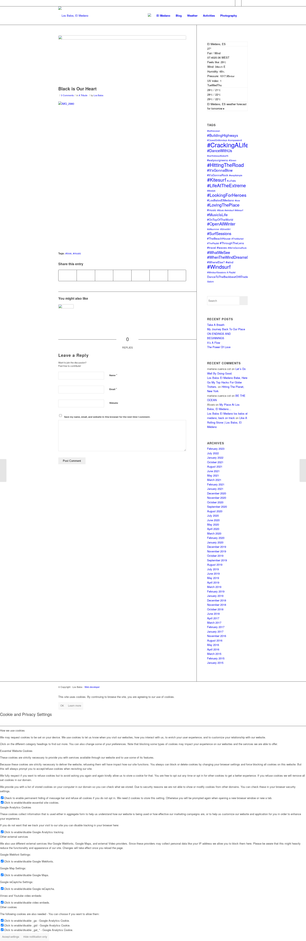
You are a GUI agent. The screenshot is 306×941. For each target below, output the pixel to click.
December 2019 (216, 547)
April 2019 (213, 582)
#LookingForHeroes (226, 195)
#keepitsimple (235, 175)
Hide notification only (35, 936)
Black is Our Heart (77, 88)
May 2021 (213, 475)
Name (113, 375)
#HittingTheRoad (225, 164)
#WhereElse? (216, 262)
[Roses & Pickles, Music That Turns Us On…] (66, 312)
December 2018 (216, 600)
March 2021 (214, 480)
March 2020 (214, 533)
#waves (222, 247)
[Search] (244, 15)
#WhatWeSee (218, 252)
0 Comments (67, 95)
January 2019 (215, 596)
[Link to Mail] (238, 3)
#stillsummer (213, 229)
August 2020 (214, 511)
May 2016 (213, 645)
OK (62, 705)
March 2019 (214, 587)
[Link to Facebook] (232, 3)
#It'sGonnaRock (217, 175)
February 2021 (215, 484)
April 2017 (213, 618)
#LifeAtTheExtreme (226, 185)
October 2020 (215, 502)
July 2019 (213, 569)
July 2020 (213, 515)
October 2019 (215, 556)
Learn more (74, 705)
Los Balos (98, 95)
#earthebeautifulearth (217, 155)
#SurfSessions (219, 233)
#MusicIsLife (217, 214)
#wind (229, 262)
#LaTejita (231, 180)
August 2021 (214, 466)
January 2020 (215, 542)
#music (77, 253)
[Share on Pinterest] (122, 275)
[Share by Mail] (177, 275)
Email (113, 389)
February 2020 (215, 538)
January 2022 (215, 457)
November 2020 (216, 498)
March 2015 (214, 654)
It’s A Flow (213, 343)
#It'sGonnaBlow (220, 170)
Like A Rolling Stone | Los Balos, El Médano (227, 422)
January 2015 (215, 663)
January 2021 (215, 489)
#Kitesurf (216, 179)
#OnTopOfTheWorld (220, 219)
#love (68, 253)
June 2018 (213, 614)
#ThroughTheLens (232, 243)
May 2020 (213, 524)
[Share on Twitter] (86, 275)
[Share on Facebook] (67, 275)
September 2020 (217, 507)
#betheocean (213, 130)
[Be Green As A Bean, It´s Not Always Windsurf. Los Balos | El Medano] (303, 470)
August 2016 (214, 640)
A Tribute (83, 95)
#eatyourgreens (217, 160)
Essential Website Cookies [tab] (16, 751)
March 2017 (214, 622)
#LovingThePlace (223, 205)
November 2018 (216, 605)
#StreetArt (225, 229)
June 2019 (213, 573)
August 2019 (214, 565)
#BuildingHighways (222, 135)
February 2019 (215, 591)
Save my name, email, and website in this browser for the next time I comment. (107, 416)
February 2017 (215, 627)
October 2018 (215, 609)
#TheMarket (237, 238)
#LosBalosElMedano (220, 200)
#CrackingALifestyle (234, 144)
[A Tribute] (122, 59)
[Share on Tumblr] (159, 275)
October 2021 (215, 462)
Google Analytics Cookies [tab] (15, 807)
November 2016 (216, 636)
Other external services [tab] (14, 837)
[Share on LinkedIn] (140, 275)
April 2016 (213, 649)
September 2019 (217, 560)
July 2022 (213, 453)
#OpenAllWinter (221, 224)
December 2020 (216, 493)
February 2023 (215, 449)
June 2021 (213, 471)
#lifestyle (211, 190)
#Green (232, 160)
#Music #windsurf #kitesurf (230, 210)
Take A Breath (215, 325)
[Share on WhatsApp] (104, 275)
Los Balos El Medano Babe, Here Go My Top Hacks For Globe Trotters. (227, 382)
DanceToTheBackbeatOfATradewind (230, 277)
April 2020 (213, 529)
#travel (211, 247)
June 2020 (213, 520)
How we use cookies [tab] (12, 730)
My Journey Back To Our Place (226, 329)
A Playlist (231, 272)
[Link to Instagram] (244, 3)
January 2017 (215, 631)
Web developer (92, 687)
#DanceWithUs (219, 150)
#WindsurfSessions (216, 272)
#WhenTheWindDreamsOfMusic (233, 257)
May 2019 (213, 578)
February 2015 (215, 658)
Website (113, 402)
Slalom (210, 281)
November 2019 (216, 551)
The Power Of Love (218, 347)
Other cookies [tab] (8, 907)
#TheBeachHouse (219, 238)
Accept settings (10, 936)
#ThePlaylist (213, 243)
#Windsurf (219, 266)
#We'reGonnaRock (237, 247)
